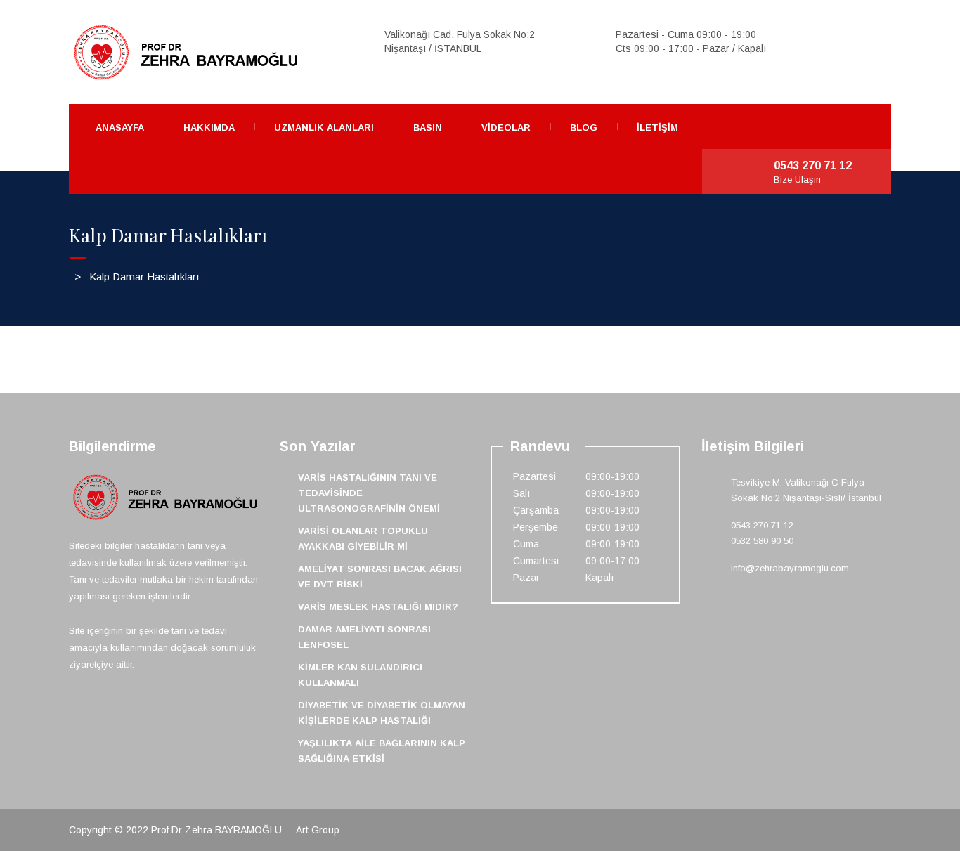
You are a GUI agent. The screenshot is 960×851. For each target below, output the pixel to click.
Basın (427, 127)
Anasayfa (120, 127)
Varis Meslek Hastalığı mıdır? (378, 607)
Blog (583, 127)
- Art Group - (318, 830)
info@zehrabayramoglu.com (790, 568)
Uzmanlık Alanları (324, 127)
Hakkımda (209, 127)
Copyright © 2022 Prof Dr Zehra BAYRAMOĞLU (177, 830)
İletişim (657, 127)
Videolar (506, 127)
